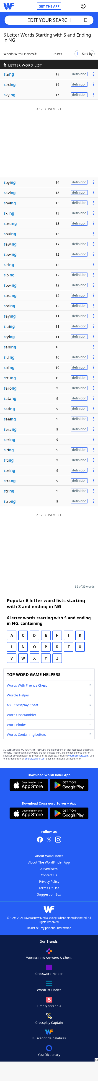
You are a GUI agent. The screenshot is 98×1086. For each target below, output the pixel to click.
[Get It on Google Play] (69, 785)
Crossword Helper (49, 973)
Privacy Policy (49, 881)
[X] (49, 840)
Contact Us (49, 875)
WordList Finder (49, 990)
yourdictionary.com (78, 755)
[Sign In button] (83, 6)
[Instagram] (58, 840)
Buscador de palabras (49, 1038)
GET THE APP (49, 6)
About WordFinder (49, 856)
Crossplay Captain (49, 1022)
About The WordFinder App (49, 862)
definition (79, 74)
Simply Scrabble (49, 1006)
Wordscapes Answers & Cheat (49, 957)
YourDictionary (49, 1054)
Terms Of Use (49, 888)
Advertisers (49, 869)
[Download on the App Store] (29, 785)
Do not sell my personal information (49, 928)
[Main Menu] (93, 6)
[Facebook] (40, 840)
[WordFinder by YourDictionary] (8, 6)
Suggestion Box (49, 894)
